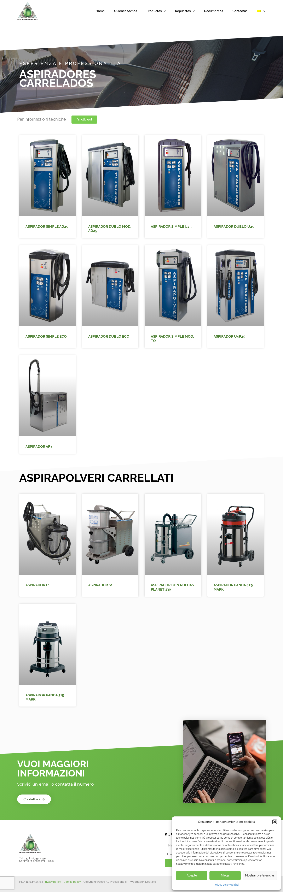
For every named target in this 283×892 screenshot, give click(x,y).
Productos (154, 11)
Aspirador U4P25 (229, 336)
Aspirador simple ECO (46, 336)
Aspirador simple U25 (171, 226)
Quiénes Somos (125, 11)
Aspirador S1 (100, 585)
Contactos (239, 11)
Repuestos (183, 11)
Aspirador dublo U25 (234, 226)
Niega (225, 875)
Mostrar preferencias (260, 875)
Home (100, 11)
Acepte (192, 875)
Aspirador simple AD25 (46, 226)
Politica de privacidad (226, 884)
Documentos (213, 11)
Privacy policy (52, 881)
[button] (275, 822)
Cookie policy (72, 881)
